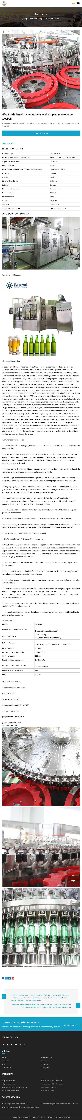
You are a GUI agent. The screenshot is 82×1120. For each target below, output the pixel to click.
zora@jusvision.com (63, 1117)
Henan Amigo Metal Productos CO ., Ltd (15, 1104)
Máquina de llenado (46, 19)
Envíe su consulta (41, 133)
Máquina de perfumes (48, 1091)
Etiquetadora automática (10, 1091)
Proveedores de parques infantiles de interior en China (59, 1104)
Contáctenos (69, 1025)
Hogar (26, 19)
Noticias (44, 1061)
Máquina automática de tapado (52, 1084)
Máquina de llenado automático (52, 1081)
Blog (3, 1064)
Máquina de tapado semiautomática (14, 1087)
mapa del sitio (6, 1068)
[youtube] (16, 1044)
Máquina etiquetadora (48, 1087)
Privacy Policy (45, 1068)
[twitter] (11, 1044)
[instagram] (20, 1044)
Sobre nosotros (46, 1057)
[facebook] (3, 1044)
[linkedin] (7, 1044)
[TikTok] (24, 1044)
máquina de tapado (8, 1084)
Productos (33, 19)
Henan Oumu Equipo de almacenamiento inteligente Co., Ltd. (21, 1107)
